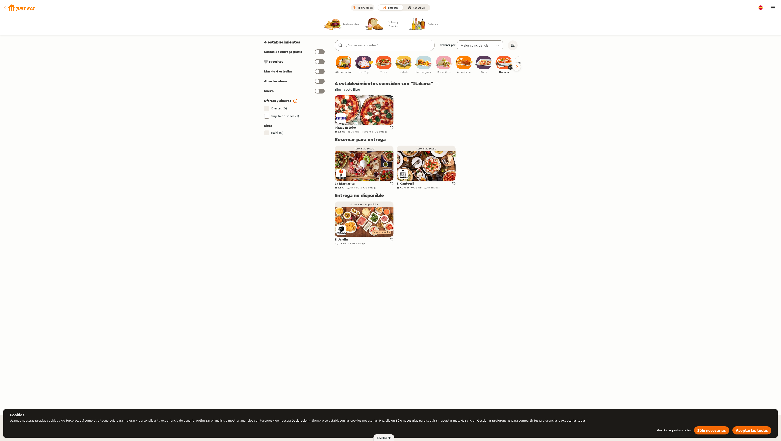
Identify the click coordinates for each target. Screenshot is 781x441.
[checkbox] (344, 65)
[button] (19, 7)
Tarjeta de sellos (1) (285, 116)
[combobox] (388, 45)
